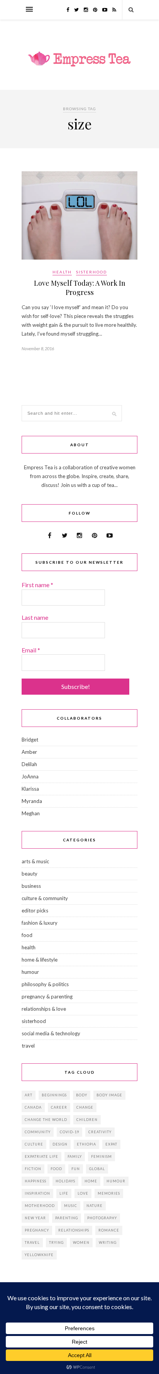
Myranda (32, 801)
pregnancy (37, 1230)
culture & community (45, 898)
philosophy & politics (45, 984)
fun (75, 1169)
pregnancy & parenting (47, 996)
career (59, 1107)
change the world (46, 1119)
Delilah (29, 764)
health (62, 272)
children (87, 1119)
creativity (100, 1132)
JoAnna (30, 776)
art (28, 1095)
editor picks (35, 910)
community (38, 1132)
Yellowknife (39, 1255)
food (27, 935)
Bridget (30, 740)
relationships (73, 1230)
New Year (35, 1218)
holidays (65, 1181)
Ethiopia (86, 1144)
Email (31, 650)
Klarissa (30, 789)
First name (37, 584)
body (81, 1095)
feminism (101, 1156)
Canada (33, 1107)
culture (34, 1144)
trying (56, 1242)
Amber (29, 752)
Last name (35, 617)
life (63, 1193)
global (97, 1169)
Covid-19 (69, 1132)
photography (102, 1218)
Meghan (31, 813)
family (75, 1156)
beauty (29, 874)
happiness (35, 1181)
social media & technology (51, 1033)
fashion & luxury (40, 923)
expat (111, 1144)
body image (109, 1095)
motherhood (40, 1205)
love (83, 1193)
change (84, 1107)
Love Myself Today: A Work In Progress (79, 287)
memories (109, 1193)
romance (108, 1230)
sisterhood (91, 272)
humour (30, 972)
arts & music (35, 861)
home (91, 1181)
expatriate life (41, 1156)
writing (108, 1242)
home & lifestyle (40, 960)
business (31, 886)
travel (28, 1046)
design (60, 1144)
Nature (94, 1205)
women (81, 1242)
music (70, 1205)
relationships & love (44, 1009)
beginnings (54, 1095)
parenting (66, 1218)
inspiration (37, 1193)
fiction (33, 1169)
